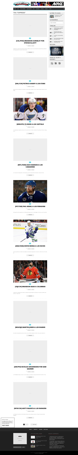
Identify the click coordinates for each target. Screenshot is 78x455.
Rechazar (7, 425)
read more (30, 52)
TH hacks (37, 8)
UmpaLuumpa (41, 453)
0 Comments (29, 45)
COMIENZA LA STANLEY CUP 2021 (40, 445)
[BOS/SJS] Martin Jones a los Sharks (30, 327)
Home (15, 8)
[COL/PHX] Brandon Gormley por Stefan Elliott (30, 42)
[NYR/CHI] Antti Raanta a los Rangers (30, 408)
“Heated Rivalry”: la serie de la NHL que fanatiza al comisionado (58, 29)
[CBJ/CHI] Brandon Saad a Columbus (30, 287)
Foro (50, 8)
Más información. (6, 423)
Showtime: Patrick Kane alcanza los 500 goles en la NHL (58, 32)
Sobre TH (30, 429)
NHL (18, 8)
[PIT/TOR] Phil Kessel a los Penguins (30, 206)
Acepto (3, 425)
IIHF (33, 8)
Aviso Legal (46, 429)
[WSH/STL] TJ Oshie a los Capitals (30, 124)
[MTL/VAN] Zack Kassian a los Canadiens (30, 166)
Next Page (34, 424)
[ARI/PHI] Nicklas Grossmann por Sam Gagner (30, 368)
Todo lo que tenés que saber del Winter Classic (58, 39)
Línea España (29, 8)
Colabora (40, 429)
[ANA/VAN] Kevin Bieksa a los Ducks (30, 246)
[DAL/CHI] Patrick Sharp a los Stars (30, 83)
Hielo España (22, 8)
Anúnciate (36, 429)
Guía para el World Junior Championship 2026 (58, 42)
